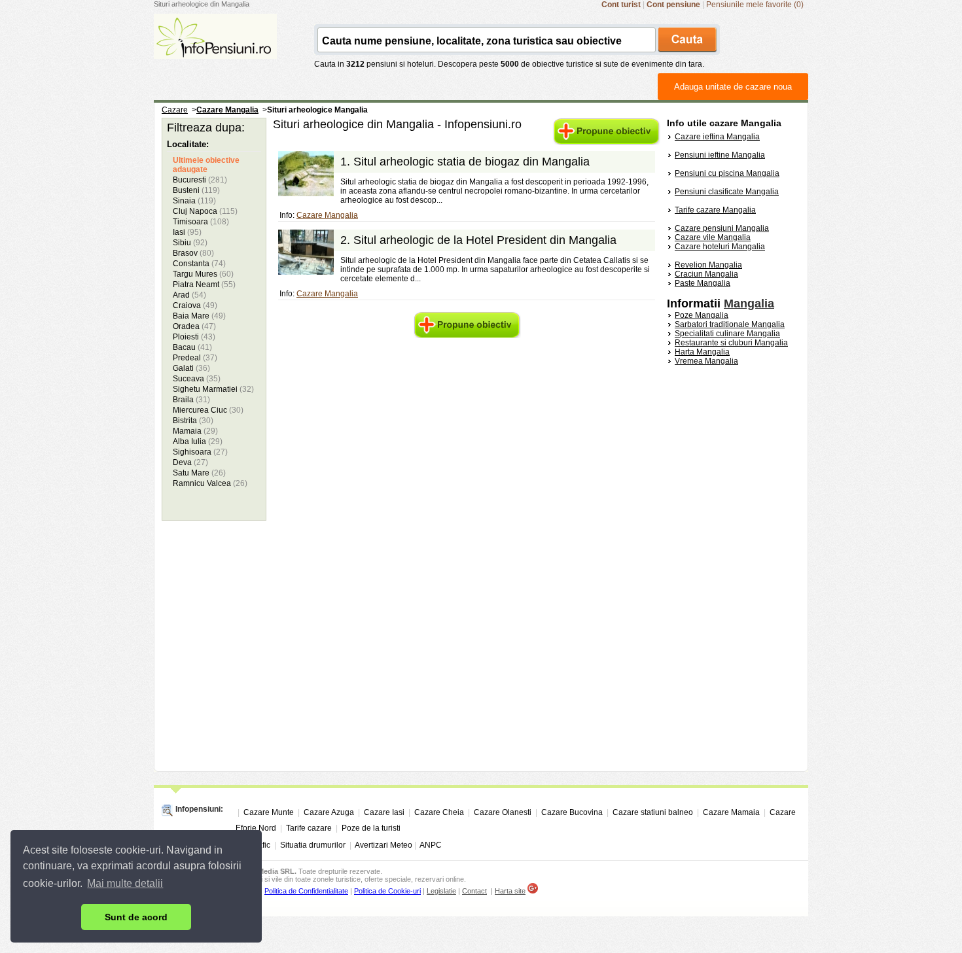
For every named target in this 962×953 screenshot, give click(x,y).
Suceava (197, 378)
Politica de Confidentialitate (306, 891)
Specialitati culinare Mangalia (727, 333)
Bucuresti (200, 179)
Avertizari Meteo (383, 845)
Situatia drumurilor (313, 845)
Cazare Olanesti (502, 812)
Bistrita (193, 420)
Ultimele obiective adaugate (206, 165)
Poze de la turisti (371, 828)
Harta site (510, 891)
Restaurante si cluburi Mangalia (731, 342)
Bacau (192, 347)
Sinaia (194, 200)
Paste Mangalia (702, 283)
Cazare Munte (268, 812)
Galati (191, 368)
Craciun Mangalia (706, 274)
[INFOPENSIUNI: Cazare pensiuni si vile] (215, 50)
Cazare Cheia (439, 812)
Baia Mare (199, 316)
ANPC (430, 845)
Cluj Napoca (205, 211)
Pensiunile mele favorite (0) (755, 4)
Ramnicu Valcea (210, 483)
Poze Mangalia (701, 315)
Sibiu (190, 242)
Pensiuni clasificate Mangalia (727, 191)
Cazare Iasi (384, 812)
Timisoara (201, 221)
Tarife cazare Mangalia (715, 210)
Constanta (199, 263)
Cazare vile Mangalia (713, 237)
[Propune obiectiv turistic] (606, 142)
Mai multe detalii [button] (125, 883)
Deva (190, 462)
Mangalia (749, 303)
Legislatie (441, 891)
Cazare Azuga (329, 812)
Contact (474, 891)
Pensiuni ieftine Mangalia (720, 155)
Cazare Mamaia (731, 812)
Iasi (187, 232)
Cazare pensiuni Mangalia (722, 228)
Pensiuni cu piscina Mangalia (727, 173)
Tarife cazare (309, 828)
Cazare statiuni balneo (653, 812)
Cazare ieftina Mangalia (717, 136)
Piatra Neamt (204, 284)
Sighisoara (200, 452)
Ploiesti (194, 336)
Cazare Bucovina (572, 812)
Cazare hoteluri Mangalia (720, 246)
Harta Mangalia (702, 351)
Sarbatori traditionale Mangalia (730, 324)
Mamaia (195, 431)
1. (465, 161)
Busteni (196, 190)
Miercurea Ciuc (208, 410)
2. (478, 240)
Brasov (193, 253)
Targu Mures (203, 274)
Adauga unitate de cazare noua (733, 87)
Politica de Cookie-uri (387, 891)
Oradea (194, 326)
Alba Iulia (198, 441)
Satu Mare (199, 472)
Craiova (195, 305)
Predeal (195, 357)
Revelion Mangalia (708, 264)
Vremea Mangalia (706, 361)
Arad (189, 295)
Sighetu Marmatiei (213, 389)
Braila (191, 399)
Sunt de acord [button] (136, 917)
